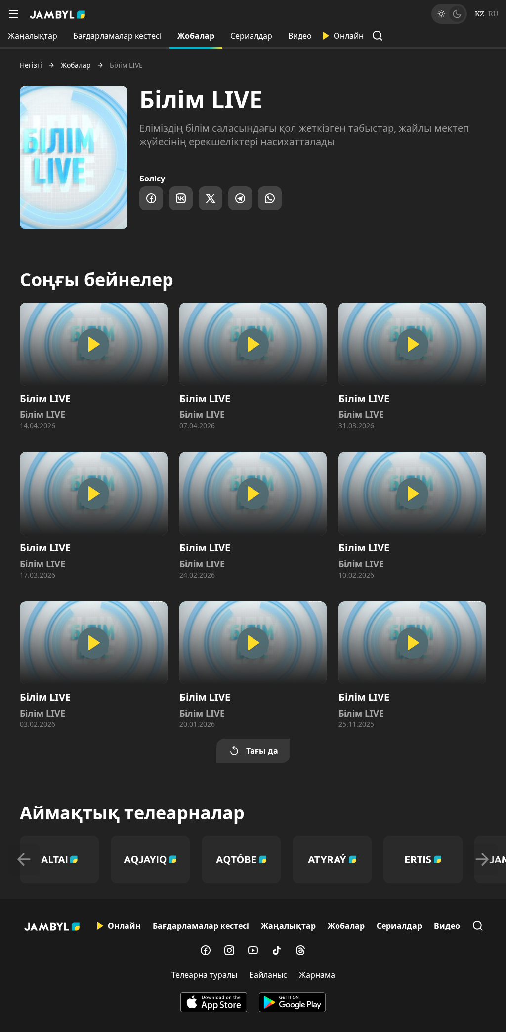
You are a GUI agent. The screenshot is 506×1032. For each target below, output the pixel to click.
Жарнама (317, 974)
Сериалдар (251, 35)
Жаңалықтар (32, 35)
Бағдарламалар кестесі (117, 35)
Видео (300, 35)
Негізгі (31, 65)
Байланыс (268, 974)
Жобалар (195, 35)
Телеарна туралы (204, 974)
